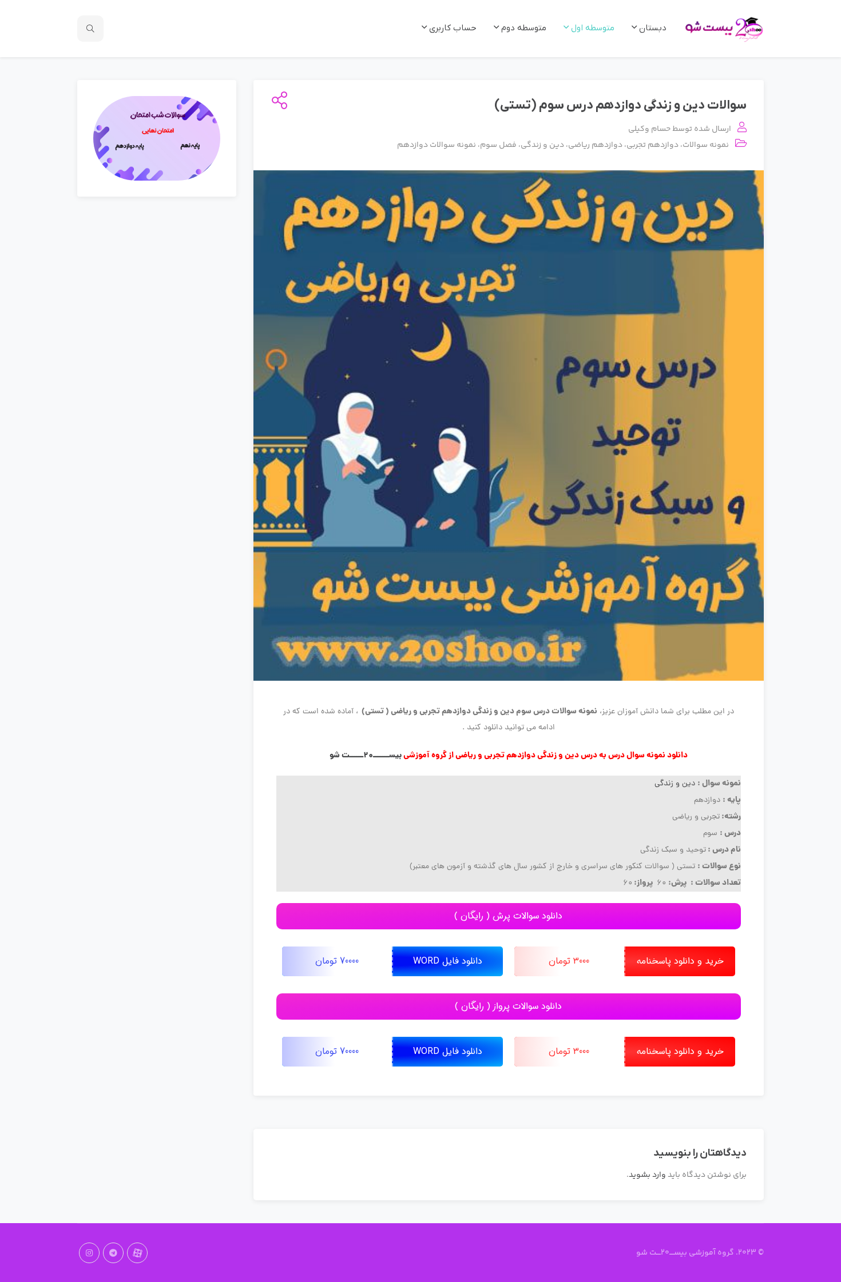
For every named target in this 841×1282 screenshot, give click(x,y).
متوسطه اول (591, 28)
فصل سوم (498, 145)
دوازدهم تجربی (652, 145)
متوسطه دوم (522, 28)
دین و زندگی (542, 145)
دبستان (652, 28)
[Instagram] (89, 1253)
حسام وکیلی (649, 129)
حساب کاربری (452, 28)
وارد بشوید (647, 1175)
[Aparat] (137, 1253)
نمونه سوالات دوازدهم (436, 145)
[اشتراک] (277, 101)
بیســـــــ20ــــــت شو (366, 755)
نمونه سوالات (706, 145)
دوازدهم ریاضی (595, 145)
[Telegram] (113, 1253)
